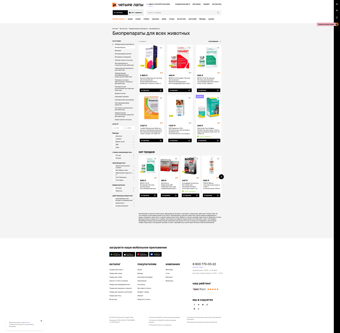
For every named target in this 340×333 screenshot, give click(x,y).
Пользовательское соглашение (160, 325)
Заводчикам (142, 281)
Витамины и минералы (123, 57)
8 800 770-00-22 (204, 264)
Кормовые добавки (122, 96)
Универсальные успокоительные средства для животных (124, 114)
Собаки (146, 19)
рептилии (192, 19)
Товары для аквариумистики (119, 284)
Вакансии (169, 277)
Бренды (140, 273)
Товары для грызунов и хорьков (120, 288)
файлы (27, 322)
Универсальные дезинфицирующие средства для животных (123, 75)
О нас (168, 273)
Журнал (140, 295)
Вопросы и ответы (144, 299)
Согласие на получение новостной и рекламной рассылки (204, 318)
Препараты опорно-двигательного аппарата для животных (124, 81)
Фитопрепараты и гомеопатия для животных (124, 64)
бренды (202, 19)
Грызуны (155, 19)
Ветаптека (181, 19)
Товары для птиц (115, 295)
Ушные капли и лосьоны (123, 119)
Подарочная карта (116, 269)
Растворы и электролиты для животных (124, 108)
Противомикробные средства (122, 104)
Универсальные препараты (124, 44)
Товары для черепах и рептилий (120, 292)
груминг (206, 4)
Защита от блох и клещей (118, 281)
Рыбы (164, 19)
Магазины (169, 269)
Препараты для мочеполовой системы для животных (124, 88)
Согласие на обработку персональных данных (162, 321)
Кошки (138, 19)
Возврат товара (143, 292)
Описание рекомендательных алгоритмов (202, 322)
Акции (140, 269)
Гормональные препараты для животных (124, 69)
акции (130, 19)
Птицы (171, 19)
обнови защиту (118, 19)
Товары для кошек (115, 273)
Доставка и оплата (144, 288)
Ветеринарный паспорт (123, 54)
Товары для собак (115, 277)
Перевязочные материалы (124, 100)
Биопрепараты (120, 47)
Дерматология (120, 93)
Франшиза (169, 281)
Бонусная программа (145, 277)
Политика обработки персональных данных (164, 317)
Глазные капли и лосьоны (124, 60)
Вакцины (118, 50)
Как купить (141, 284)
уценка (211, 19)
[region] (166, 19)
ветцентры (216, 4)
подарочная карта (182, 4)
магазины (197, 4)
